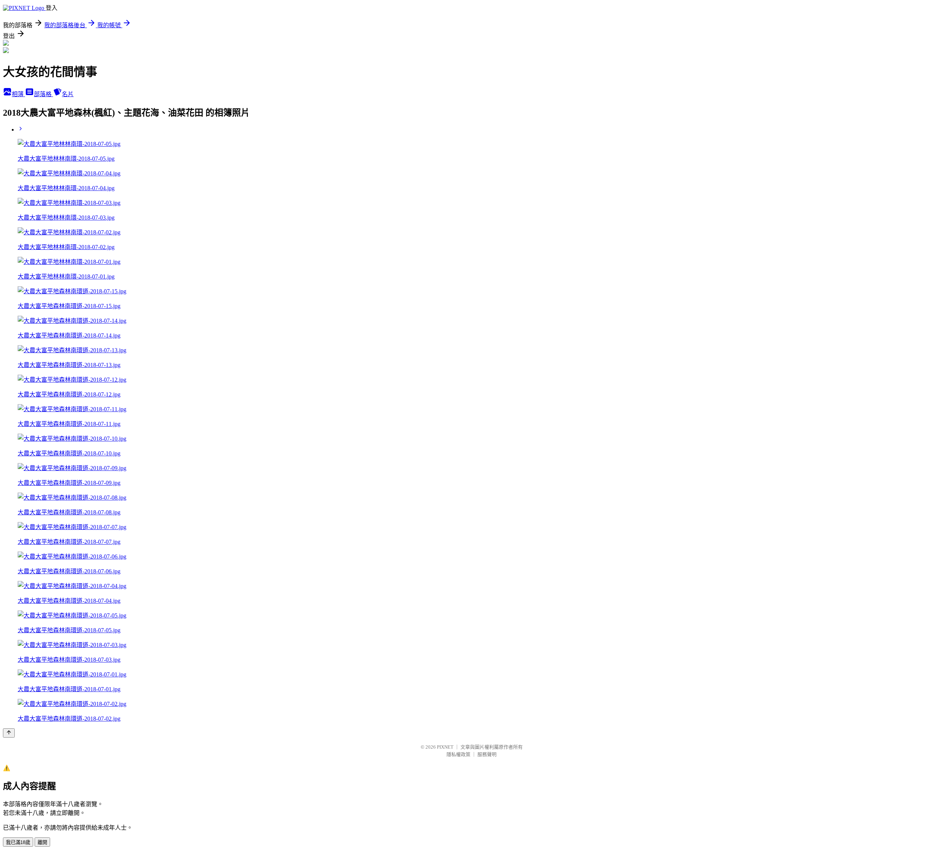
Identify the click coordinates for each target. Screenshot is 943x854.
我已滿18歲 (18, 842)
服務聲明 (487, 754)
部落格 (43, 94)
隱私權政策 (458, 754)
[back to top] (9, 733)
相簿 (18, 94)
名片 (68, 94)
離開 (42, 842)
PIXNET (445, 747)
